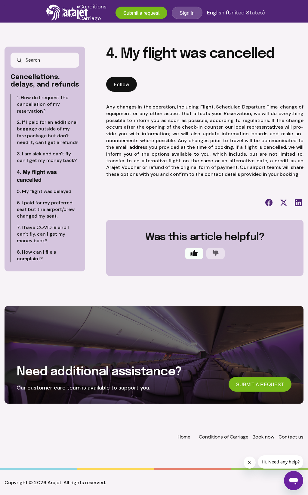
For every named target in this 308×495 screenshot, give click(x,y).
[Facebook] (269, 202)
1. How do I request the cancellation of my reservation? (42, 104)
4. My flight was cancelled (37, 175)
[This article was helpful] (194, 253)
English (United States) (236, 13)
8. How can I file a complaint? (36, 255)
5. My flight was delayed (44, 191)
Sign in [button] (187, 12)
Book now (68, 13)
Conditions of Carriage (92, 13)
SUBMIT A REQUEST (260, 384)
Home (184, 437)
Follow (121, 84)
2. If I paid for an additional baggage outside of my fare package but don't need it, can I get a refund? (47, 132)
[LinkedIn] (298, 202)
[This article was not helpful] (215, 253)
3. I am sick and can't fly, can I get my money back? (47, 157)
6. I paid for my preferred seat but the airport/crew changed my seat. (46, 209)
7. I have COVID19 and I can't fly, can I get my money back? (43, 234)
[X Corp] (283, 202)
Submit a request (141, 12)
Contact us (291, 437)
